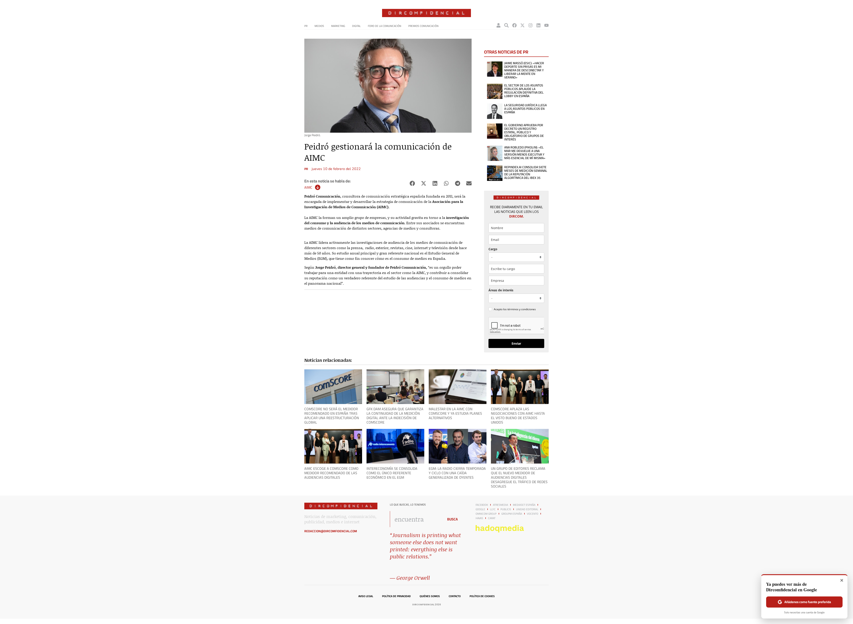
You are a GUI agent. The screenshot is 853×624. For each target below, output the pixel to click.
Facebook (482, 505)
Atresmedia (500, 505)
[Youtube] (546, 25)
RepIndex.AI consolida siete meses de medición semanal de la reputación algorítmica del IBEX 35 (525, 172)
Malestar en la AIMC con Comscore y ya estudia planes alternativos (455, 413)
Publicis (505, 509)
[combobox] (416, 519)
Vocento (532, 514)
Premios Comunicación (423, 25)
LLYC (493, 509)
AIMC (308, 187)
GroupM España (511, 514)
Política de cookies (482, 596)
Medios (319, 25)
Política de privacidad (396, 596)
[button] (412, 183)
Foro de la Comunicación (384, 25)
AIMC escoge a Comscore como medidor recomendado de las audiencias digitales (331, 473)
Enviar (516, 343)
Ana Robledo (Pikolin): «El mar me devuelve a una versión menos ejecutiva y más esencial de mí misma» (524, 152)
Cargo (492, 249)
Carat (491, 518)
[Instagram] (530, 25)
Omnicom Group (486, 514)
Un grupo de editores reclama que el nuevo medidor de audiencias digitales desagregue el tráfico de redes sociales (519, 477)
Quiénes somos (430, 596)
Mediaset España (524, 505)
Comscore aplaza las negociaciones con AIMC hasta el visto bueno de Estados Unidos (518, 416)
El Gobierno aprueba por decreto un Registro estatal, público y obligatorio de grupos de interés (524, 132)
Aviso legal (365, 596)
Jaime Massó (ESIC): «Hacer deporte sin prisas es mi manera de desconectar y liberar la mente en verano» (524, 70)
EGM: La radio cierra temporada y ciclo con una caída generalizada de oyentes (457, 473)
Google (480, 509)
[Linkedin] (538, 25)
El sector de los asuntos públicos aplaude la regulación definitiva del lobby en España (524, 90)
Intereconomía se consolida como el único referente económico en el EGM (392, 473)
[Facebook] (514, 25)
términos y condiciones (521, 309)
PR (305, 25)
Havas (479, 518)
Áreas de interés (500, 290)
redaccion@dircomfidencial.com (330, 531)
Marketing (338, 25)
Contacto (455, 596)
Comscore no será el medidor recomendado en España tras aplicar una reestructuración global (331, 416)
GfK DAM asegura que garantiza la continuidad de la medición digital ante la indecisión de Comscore (395, 416)
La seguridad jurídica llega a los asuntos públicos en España (525, 108)
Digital (356, 25)
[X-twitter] (522, 25)
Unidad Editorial (527, 509)
